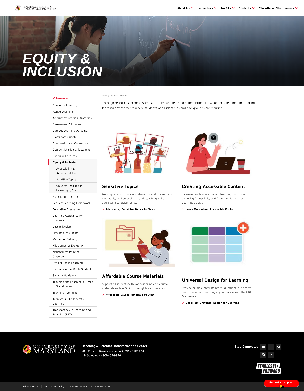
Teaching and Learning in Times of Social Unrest (73, 284)
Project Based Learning (68, 262)
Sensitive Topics (66, 179)
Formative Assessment (67, 209)
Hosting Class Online (65, 232)
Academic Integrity (65, 105)
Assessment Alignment (67, 124)
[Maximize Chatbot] (299, 149)
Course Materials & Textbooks (71, 149)
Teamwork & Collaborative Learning (69, 301)
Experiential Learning (66, 196)
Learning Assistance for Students (68, 218)
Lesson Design (62, 226)
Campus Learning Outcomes (71, 130)
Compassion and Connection (71, 143)
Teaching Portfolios (65, 292)
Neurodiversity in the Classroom (66, 254)
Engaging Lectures (65, 155)
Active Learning (63, 111)
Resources (61, 98)
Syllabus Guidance (64, 275)
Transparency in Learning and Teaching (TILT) (72, 312)
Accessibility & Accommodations (67, 171)
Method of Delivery (65, 239)
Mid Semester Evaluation (68, 245)
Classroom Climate (65, 136)
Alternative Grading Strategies (72, 117)
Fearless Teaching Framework (71, 203)
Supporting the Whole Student (72, 269)
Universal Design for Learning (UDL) (69, 188)
